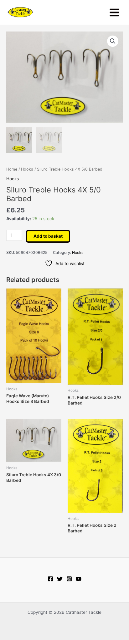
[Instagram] (69, 579)
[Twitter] (60, 579)
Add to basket (48, 236)
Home (11, 169)
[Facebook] (50, 579)
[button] (112, 41)
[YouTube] (78, 579)
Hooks (27, 169)
